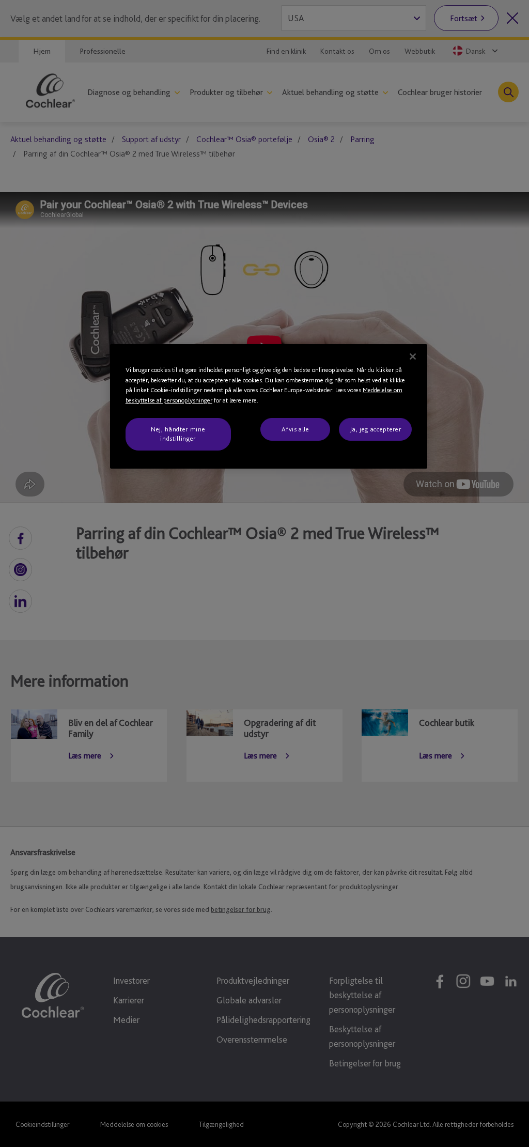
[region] (268, 406)
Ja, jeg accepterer (375, 429)
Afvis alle (295, 429)
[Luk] (412, 356)
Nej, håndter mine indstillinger (178, 433)
